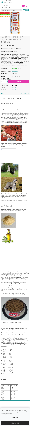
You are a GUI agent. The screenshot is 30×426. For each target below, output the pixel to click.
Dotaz (4, 93)
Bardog (14, 87)
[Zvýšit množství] (7, 81)
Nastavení (15, 418)
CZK (26, 1)
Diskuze (19, 98)
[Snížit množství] (7, 82)
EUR (28, 1)
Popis (3, 98)
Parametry (11, 98)
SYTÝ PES (6, 6)
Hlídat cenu (26, 93)
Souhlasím (15, 423)
